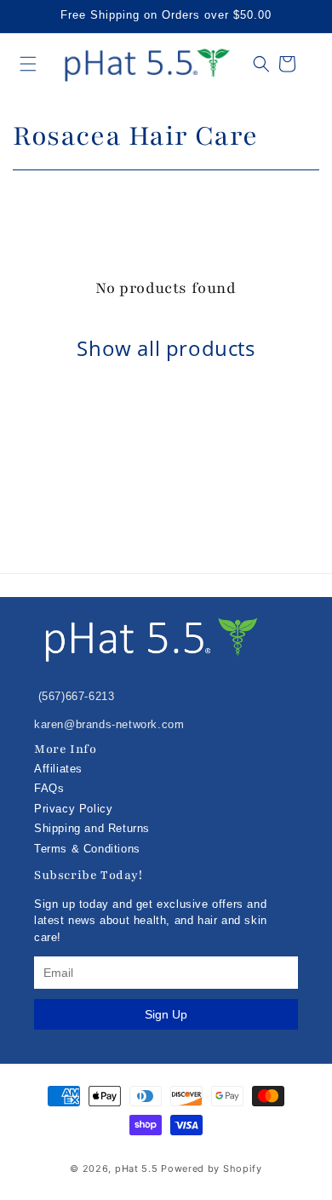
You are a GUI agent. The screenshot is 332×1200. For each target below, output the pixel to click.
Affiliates (58, 768)
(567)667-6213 (74, 696)
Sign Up (166, 1014)
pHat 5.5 (136, 1168)
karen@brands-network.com (109, 724)
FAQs (49, 788)
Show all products (166, 348)
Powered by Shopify (211, 1168)
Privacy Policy (73, 808)
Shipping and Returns (92, 828)
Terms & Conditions (87, 848)
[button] (28, 63)
